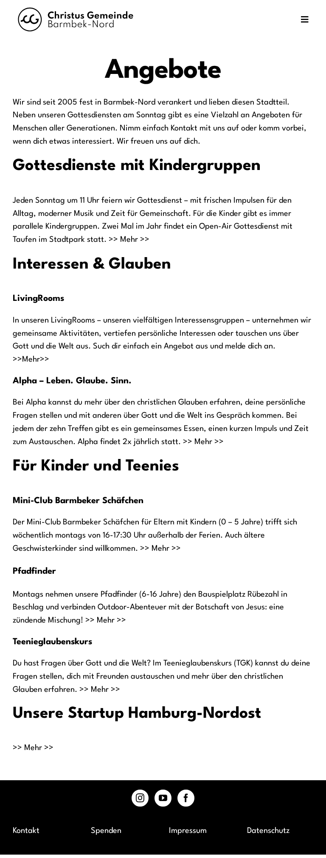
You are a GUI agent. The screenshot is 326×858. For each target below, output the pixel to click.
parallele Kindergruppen (55, 226)
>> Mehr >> (129, 240)
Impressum (188, 831)
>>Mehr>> (31, 359)
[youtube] (163, 798)
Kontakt (26, 831)
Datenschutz (268, 831)
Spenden (106, 831)
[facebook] (186, 798)
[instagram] (140, 798)
